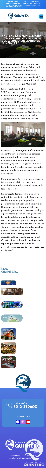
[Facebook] (18, 422)
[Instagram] (23, 422)
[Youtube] (28, 422)
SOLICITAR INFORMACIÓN (31, 2)
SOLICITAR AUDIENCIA (13, 2)
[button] (41, 16)
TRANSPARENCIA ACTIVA (14, 6)
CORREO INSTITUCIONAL (32, 6)
